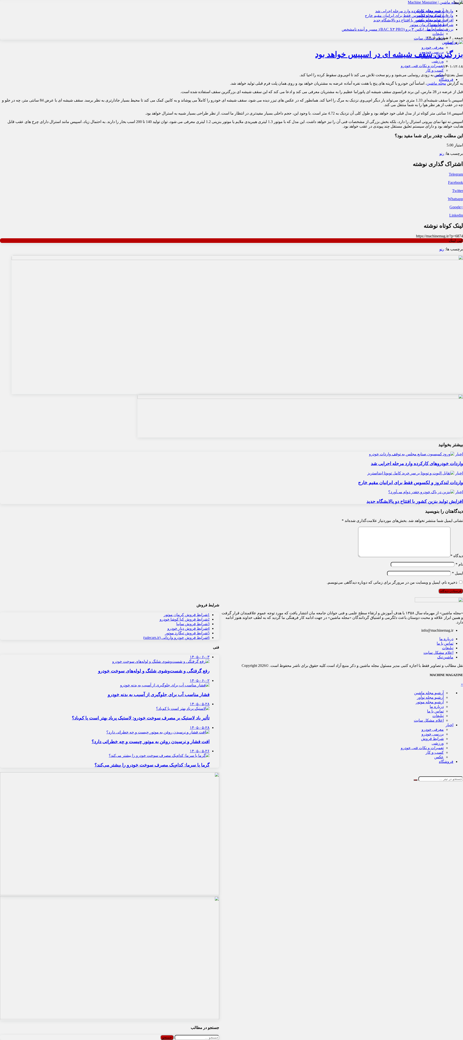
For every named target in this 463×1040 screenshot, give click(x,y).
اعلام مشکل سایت (438, 652)
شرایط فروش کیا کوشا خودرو (185, 619)
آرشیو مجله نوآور (430, 697)
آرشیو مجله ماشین (429, 693)
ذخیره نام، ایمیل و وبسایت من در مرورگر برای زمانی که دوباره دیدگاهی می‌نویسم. (392, 582)
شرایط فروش (432, 57)
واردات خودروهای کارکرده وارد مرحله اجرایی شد (414, 11)
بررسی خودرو (433, 52)
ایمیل (457, 573)
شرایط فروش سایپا (193, 624)
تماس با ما (445, 643)
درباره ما (446, 639)
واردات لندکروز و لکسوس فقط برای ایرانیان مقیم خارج (409, 16)
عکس (439, 75)
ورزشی (438, 61)
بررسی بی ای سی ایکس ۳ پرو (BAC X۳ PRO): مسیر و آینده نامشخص (397, 29)
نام (459, 564)
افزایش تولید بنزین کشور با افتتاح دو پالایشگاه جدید (413, 20)
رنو (441, 153)
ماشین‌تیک (445, 657)
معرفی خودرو (433, 47)
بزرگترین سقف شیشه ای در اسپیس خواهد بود (389, 54)
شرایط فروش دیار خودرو (188, 628)
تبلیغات (438, 34)
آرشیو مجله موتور (430, 702)
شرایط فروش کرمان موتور (431, 25)
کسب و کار (435, 70)
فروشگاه (446, 79)
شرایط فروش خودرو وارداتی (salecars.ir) (176, 638)
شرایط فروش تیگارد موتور (187, 633)
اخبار (449, 43)
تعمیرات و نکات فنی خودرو (422, 66)
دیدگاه (456, 556)
